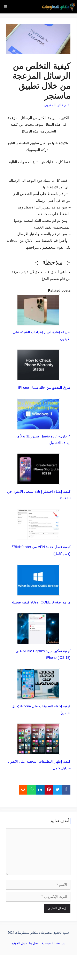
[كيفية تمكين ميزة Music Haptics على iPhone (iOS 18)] (38, 641)
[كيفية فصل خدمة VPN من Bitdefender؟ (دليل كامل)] (38, 537)
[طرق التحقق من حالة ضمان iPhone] (38, 377)
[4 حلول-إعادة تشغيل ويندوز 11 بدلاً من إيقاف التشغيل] (38, 426)
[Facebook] (66, 790)
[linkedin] (40, 790)
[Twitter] (57, 790)
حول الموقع (19, 943)
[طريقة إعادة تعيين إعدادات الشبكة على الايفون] (38, 322)
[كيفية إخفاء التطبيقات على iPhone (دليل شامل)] (38, 696)
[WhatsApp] (31, 790)
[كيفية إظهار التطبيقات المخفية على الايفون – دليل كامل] (38, 751)
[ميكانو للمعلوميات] (58, 6)
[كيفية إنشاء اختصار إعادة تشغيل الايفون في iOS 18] (38, 481)
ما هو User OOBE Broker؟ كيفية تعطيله (40, 602)
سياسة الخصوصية (53, 943)
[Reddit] (23, 790)
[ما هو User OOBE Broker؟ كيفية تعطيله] (38, 592)
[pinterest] (49, 790)
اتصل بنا (34, 943)
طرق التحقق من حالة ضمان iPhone (44, 388)
